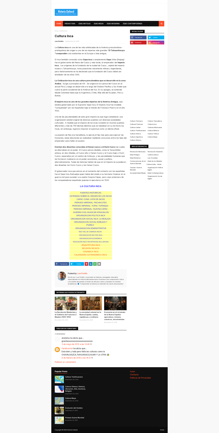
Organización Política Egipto (155, 169)
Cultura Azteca (135, 134)
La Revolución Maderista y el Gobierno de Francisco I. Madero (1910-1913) (66, 314)
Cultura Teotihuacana (138, 130)
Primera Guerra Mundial (74, 418)
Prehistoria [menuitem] (70, 24)
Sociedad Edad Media (138, 173)
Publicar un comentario (65, 362)
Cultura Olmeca (135, 140)
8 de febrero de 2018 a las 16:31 (76, 358)
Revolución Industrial (155, 152)
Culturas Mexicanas (155, 127)
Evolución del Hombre (74, 408)
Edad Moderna (135, 158)
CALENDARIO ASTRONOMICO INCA (90, 255)
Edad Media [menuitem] (98, 24)
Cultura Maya (152, 137)
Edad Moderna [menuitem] (113, 24)
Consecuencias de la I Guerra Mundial (138, 162)
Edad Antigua (134, 155)
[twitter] (156, 37)
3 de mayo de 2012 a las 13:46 (76, 344)
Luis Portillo (59, 41)
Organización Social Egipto (155, 177)
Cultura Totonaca (136, 121)
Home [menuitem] (58, 24)
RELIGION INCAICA (90, 248)
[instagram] (156, 42)
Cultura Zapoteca (136, 137)
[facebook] (138, 37)
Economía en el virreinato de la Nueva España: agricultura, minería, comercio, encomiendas (114, 315)
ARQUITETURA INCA (90, 245)
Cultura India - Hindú (154, 164)
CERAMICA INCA (91, 251)
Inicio (56, 31)
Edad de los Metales (155, 161)
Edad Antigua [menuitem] (84, 24)
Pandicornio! (67, 348)
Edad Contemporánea (155, 173)
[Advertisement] (147, 82)
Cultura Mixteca (153, 130)
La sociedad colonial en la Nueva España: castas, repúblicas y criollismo (90, 314)
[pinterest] (138, 42)
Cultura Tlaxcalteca (155, 121)
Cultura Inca (152, 124)
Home (162, 430)
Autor (132, 371)
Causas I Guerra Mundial (136, 169)
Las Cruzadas (153, 158)
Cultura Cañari (135, 127)
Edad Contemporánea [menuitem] (132, 24)
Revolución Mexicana (137, 152)
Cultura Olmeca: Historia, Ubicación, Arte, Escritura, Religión (75, 389)
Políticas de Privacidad (140, 378)
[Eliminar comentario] (91, 344)
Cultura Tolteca (153, 134)
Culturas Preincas (136, 124)
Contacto (134, 374)
